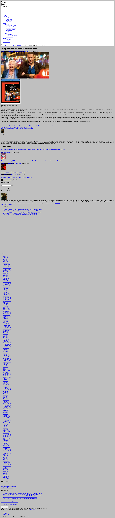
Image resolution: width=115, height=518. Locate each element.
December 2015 (7, 419)
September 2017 (7, 392)
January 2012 (6, 478)
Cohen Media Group (18, 126)
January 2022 (6, 326)
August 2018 (6, 378)
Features (5, 16)
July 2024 (5, 288)
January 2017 (6, 402)
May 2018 (5, 382)
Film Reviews (9, 34)
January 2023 (6, 311)
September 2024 (7, 285)
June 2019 (5, 365)
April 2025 (5, 277)
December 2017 (7, 388)
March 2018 (6, 384)
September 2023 (7, 301)
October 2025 (6, 269)
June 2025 (5, 274)
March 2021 (6, 339)
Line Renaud (48, 126)
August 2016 (6, 409)
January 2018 (6, 387)
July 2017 (5, 395)
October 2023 (6, 299)
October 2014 (6, 437)
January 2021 (6, 341)
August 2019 (6, 363)
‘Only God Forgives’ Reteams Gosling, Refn (13, 172)
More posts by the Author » (7, 204)
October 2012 (6, 467)
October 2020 (6, 345)
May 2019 (5, 367)
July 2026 (5, 258)
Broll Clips (8, 40)
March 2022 (6, 324)
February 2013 (6, 462)
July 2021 (5, 334)
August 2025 (6, 271)
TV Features (9, 21)
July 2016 (5, 410)
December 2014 (7, 434)
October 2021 (6, 330)
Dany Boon (26, 126)
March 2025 (6, 278)
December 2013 (7, 449)
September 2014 (7, 438)
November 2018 (7, 374)
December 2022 (7, 312)
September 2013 (7, 453)
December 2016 (7, 403)
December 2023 (7, 297)
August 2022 (6, 317)
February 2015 (6, 431)
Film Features (9, 18)
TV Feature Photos (10, 29)
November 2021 (7, 329)
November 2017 (7, 390)
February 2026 (6, 264)
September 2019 (7, 362)
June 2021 (5, 335)
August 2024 (6, 287)
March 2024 (6, 293)
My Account (6, 514)
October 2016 (6, 406)
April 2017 (5, 398)
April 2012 (5, 475)
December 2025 (7, 266)
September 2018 (7, 377)
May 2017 (5, 397)
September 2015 (7, 423)
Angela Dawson (18, 163)
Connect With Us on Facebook (9, 502)
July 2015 (5, 425)
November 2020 (7, 344)
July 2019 (5, 364)
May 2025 (5, 275)
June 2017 (5, 396)
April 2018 (5, 383)
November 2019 (7, 359)
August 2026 (6, 256)
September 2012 (7, 468)
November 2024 (7, 283)
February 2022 (6, 325)
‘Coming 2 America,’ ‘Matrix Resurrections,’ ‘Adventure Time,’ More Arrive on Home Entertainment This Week (32, 161)
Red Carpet (8, 32)
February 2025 (6, 279)
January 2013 (6, 463)
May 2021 (5, 336)
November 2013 (7, 450)
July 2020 (5, 349)
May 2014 (5, 443)
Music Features (9, 19)
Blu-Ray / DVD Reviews (11, 35)
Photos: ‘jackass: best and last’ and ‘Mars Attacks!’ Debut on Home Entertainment (22, 212)
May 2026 (5, 260)
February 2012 (6, 477)
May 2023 (5, 306)
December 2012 (7, 464)
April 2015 (5, 429)
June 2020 (5, 350)
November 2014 (7, 435)
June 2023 (5, 304)
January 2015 (6, 433)
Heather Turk (29, 51)
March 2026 (6, 263)
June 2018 (5, 381)
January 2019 (6, 372)
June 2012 (5, 472)
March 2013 (6, 461)
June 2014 (5, 442)
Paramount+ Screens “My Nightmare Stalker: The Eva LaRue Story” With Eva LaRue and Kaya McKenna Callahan (33, 149)
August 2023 (6, 302)
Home (4, 15)
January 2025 (6, 280)
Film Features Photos (11, 25)
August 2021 (6, 332)
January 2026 (6, 265)
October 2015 (6, 421)
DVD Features (9, 20)
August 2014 (6, 439)
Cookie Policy (32, 509)
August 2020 (6, 348)
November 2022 (7, 313)
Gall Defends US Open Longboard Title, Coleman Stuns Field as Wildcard (20, 214)
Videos (5, 38)
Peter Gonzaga (7, 152)
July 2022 (5, 318)
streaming (54, 126)
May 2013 (5, 458)
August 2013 (6, 454)
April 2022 (5, 322)
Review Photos (9, 37)
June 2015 (5, 426)
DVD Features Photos (11, 28)
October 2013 (6, 452)
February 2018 (6, 386)
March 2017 (6, 400)
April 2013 (5, 459)
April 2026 (5, 261)
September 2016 (7, 407)
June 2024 (5, 289)
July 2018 (5, 379)
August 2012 (6, 470)
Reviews (5, 33)
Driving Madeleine (33, 126)
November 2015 (7, 420)
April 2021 (5, 337)
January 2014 (6, 448)
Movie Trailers (6, 42)
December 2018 (7, 373)
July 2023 (5, 303)
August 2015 (6, 424)
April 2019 (5, 368)
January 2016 (6, 417)
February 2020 (6, 355)
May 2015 (5, 428)
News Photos (9, 30)
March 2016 (6, 415)
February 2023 (6, 310)
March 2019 (6, 369)
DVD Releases (41, 126)
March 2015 (6, 430)
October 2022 (6, 315)
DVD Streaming (15, 51)
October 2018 (6, 376)
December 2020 (7, 343)
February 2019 (6, 370)
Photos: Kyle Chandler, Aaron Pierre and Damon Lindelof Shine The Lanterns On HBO (22, 209)
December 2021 (7, 327)
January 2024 (6, 296)
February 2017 (6, 401)
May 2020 (5, 351)
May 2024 (5, 291)
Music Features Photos (11, 26)
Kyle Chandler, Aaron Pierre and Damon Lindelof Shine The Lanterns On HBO (20, 211)
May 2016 (5, 412)
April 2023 (5, 307)
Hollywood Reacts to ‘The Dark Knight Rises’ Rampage (16, 177)
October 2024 (6, 284)
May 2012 (5, 473)
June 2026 (5, 259)
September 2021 (7, 331)
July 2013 (5, 456)
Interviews (8, 39)
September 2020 (7, 346)
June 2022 (5, 320)
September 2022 (7, 316)
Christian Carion (10, 126)
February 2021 (6, 340)
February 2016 (6, 416)
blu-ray (4, 126)
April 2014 (5, 444)
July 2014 (5, 440)
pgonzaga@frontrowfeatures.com (8, 486)
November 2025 (7, 268)
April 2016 (5, 414)
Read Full (57, 203)
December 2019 (7, 358)
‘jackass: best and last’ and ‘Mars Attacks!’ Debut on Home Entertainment (20, 213)
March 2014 (6, 445)
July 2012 (5, 471)
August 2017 (6, 393)
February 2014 (6, 447)
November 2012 (7, 466)
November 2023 (7, 298)
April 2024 (5, 292)
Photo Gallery (6, 24)
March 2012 (6, 476)
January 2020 (6, 357)
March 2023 (6, 308)
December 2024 (7, 282)
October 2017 (6, 391)
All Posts (6, 45)
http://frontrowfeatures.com (7, 488)
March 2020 (6, 354)
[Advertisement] (25, 10)
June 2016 (5, 411)
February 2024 (6, 294)
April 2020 (5, 353)
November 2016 (7, 405)
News (4, 23)
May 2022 (5, 321)
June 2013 (5, 457)
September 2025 (7, 270)
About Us (5, 513)
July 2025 (5, 273)
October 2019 (6, 360)
